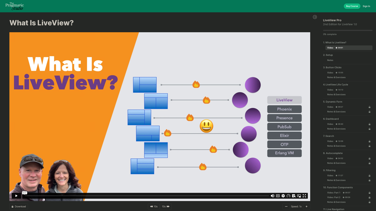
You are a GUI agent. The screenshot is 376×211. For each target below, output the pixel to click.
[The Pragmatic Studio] (15, 6)
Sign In (366, 6)
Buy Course (352, 6)
